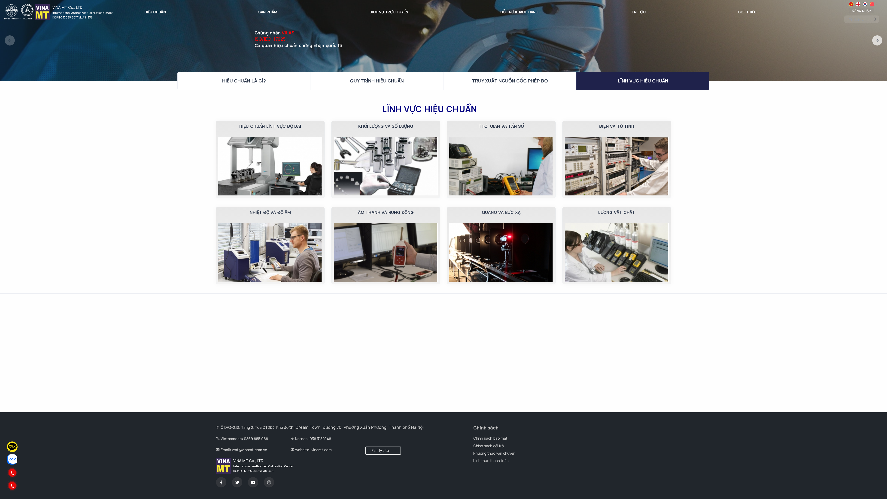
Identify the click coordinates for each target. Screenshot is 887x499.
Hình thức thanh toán (491, 460)
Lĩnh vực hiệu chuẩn (643, 81)
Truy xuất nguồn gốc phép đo (510, 81)
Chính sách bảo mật (490, 438)
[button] (10, 40)
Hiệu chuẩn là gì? (244, 81)
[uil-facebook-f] (221, 482)
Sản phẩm (267, 12)
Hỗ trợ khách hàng (519, 12)
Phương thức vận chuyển (494, 453)
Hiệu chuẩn (155, 12)
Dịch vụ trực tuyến (389, 12)
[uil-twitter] (237, 482)
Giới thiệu (747, 12)
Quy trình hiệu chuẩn (377, 81)
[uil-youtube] (253, 482)
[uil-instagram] (269, 482)
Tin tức (638, 12)
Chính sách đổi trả (488, 445)
